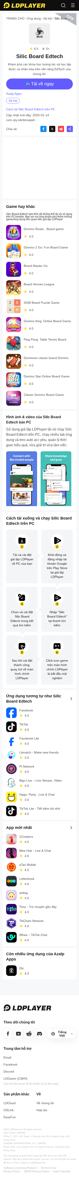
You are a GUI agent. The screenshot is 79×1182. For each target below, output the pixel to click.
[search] (63, 5)
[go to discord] (39, 1033)
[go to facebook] (8, 1033)
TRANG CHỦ (15, 18)
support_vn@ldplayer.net (33, 1162)
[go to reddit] (29, 1033)
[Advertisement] (39, 168)
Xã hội (47, 18)
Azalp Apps (14, 93)
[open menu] (72, 5)
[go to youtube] (18, 1033)
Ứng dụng (34, 18)
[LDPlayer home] (24, 5)
